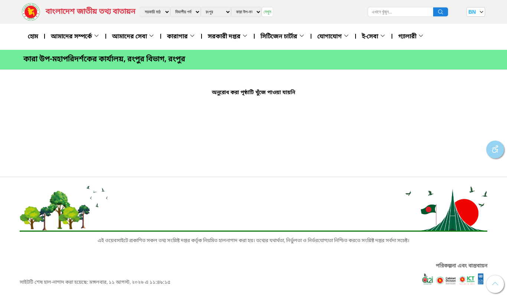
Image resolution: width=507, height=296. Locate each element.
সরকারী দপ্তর (225, 37)
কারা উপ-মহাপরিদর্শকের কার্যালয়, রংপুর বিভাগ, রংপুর (104, 59)
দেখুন (267, 12)
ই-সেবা (371, 37)
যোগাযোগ (330, 37)
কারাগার (178, 37)
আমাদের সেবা (130, 37)
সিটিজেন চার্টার (280, 37)
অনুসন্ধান (440, 11)
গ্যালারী (408, 37)
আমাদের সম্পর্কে (72, 37)
